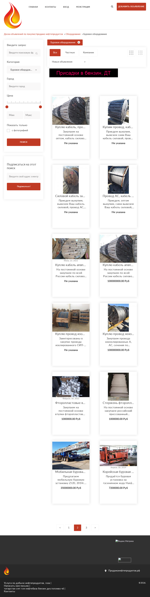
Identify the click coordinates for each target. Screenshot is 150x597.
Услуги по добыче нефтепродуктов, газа (27, 583)
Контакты (9, 591)
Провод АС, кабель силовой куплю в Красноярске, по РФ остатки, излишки (118, 196)
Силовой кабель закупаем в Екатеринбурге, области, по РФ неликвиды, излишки (71, 196)
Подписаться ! (23, 186)
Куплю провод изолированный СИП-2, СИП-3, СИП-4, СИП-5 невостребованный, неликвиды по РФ (71, 334)
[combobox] (23, 69)
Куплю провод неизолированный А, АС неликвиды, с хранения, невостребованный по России (118, 334)
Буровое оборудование (63, 42)
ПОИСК (23, 142)
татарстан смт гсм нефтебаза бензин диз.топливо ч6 (34, 588)
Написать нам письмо (16, 586)
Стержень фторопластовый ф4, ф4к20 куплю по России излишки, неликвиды (118, 402)
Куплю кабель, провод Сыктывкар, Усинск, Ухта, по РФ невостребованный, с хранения (71, 127)
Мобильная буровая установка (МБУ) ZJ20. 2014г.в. (71, 471)
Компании (88, 52)
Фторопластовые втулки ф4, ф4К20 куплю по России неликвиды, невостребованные (71, 402)
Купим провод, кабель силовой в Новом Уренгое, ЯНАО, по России (118, 127)
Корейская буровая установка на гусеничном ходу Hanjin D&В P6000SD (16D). (118, 471)
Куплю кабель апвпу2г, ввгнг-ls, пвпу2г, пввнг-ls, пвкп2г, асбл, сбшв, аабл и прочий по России (71, 265)
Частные (70, 52)
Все (55, 52)
